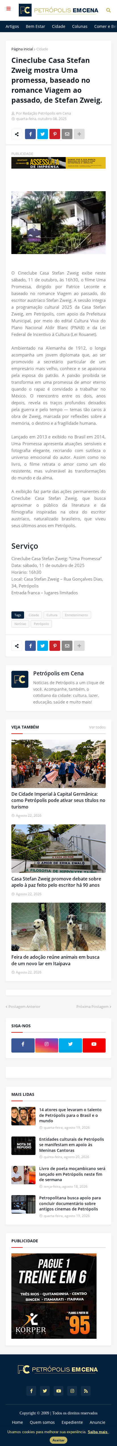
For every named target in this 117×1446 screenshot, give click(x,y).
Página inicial (22, 48)
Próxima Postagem (92, 1006)
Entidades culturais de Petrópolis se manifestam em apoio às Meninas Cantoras (71, 1144)
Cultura (52, 615)
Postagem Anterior (24, 1006)
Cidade (42, 48)
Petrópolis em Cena (58, 673)
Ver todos (97, 727)
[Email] (67, 134)
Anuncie (97, 1422)
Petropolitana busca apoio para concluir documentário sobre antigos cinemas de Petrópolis (70, 1203)
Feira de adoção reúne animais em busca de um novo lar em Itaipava (55, 960)
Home (17, 1422)
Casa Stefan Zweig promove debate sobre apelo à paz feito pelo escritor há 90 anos (56, 882)
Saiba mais (98, 1432)
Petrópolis (41, 624)
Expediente (72, 1422)
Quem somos (42, 1422)
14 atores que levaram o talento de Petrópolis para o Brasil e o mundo (70, 1115)
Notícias (20, 624)
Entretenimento (76, 615)
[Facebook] (30, 134)
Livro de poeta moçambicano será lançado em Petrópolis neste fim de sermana (72, 1174)
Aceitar (58, 1440)
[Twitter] (42, 134)
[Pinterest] (54, 134)
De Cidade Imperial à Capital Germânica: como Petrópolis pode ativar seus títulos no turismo (58, 800)
